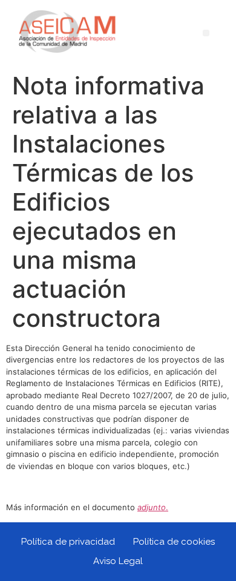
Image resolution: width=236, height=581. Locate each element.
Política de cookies (174, 541)
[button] (206, 33)
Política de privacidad (68, 541)
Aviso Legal (118, 561)
